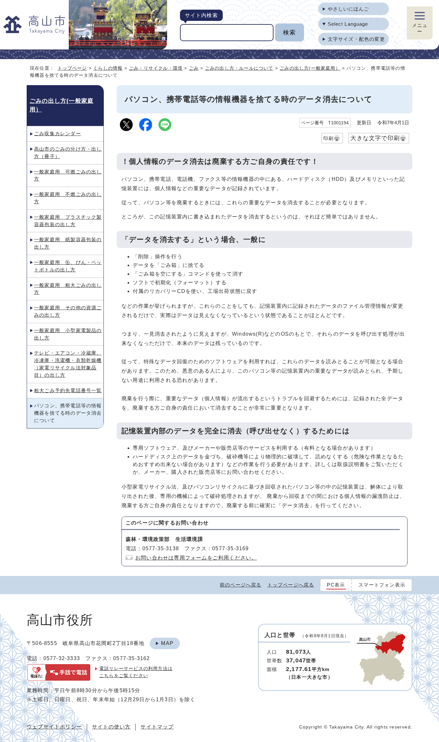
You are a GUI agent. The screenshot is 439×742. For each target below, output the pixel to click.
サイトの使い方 (111, 726)
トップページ (72, 68)
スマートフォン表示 (381, 584)
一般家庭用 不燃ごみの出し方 (68, 197)
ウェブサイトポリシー (54, 726)
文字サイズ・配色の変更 (356, 39)
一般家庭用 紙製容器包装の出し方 (68, 243)
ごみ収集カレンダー (57, 133)
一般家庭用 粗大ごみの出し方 (68, 288)
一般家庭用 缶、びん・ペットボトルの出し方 (68, 266)
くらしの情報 (107, 68)
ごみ (194, 68)
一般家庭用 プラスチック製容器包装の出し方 (68, 220)
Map (167, 643)
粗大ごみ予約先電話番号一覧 (68, 390)
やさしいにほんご (348, 9)
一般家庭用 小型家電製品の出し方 (68, 334)
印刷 (328, 138)
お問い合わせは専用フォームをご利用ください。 (196, 558)
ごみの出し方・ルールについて (239, 68)
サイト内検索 (201, 15)
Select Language (348, 24)
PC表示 (336, 584)
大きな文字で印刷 (375, 138)
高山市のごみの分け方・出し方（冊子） (68, 152)
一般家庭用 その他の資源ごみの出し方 (68, 311)
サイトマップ (157, 726)
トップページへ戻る (290, 584)
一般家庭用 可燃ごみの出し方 (68, 175)
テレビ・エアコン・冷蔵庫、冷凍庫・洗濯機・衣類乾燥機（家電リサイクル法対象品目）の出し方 (68, 363)
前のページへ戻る (241, 584)
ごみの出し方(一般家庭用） (310, 68)
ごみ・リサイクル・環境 (156, 68)
